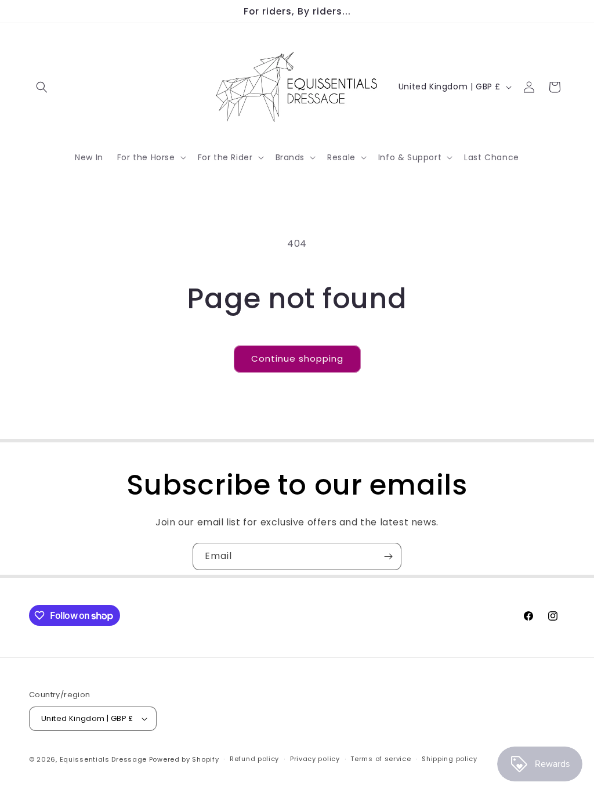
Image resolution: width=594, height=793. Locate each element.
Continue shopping (297, 358)
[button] (42, 87)
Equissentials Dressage (103, 759)
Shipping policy (449, 758)
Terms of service (380, 758)
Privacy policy (315, 758)
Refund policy (254, 758)
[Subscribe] (388, 556)
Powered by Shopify (184, 759)
